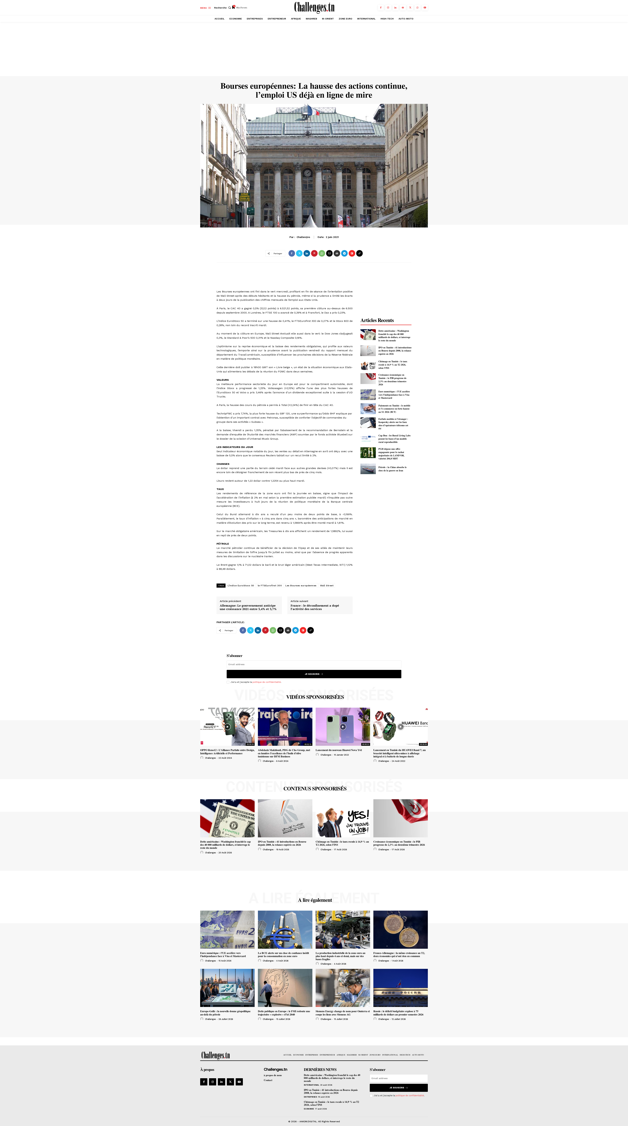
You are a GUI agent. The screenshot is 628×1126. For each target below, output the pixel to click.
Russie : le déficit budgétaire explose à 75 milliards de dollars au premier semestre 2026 (398, 1012)
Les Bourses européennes (300, 585)
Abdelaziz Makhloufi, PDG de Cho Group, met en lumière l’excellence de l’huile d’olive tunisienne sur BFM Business (284, 753)
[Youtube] (425, 7)
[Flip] (352, 253)
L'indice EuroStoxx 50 (241, 585)
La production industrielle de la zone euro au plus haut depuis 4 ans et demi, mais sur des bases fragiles (340, 956)
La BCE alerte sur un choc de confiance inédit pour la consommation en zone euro (283, 954)
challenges (210, 758)
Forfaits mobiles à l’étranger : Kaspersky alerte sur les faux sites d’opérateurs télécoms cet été (393, 423)
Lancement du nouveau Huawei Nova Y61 (339, 750)
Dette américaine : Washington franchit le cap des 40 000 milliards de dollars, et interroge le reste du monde (394, 335)
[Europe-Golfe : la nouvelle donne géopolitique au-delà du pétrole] (227, 988)
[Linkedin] (395, 7)
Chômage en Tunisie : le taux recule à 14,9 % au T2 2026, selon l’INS (392, 364)
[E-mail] (329, 253)
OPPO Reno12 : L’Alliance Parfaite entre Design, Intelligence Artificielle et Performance (227, 751)
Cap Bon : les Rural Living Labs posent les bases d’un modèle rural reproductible (394, 439)
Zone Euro (314, 238)
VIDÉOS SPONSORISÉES (315, 696)
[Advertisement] (314, 51)
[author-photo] (202, 758)
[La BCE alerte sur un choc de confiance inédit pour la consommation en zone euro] (285, 930)
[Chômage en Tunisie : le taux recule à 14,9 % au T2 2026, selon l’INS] (368, 364)
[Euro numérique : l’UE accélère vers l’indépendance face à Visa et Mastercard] (368, 394)
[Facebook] (381, 7)
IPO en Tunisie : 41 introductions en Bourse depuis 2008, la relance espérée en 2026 (394, 351)
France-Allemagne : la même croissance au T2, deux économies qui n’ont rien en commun (399, 954)
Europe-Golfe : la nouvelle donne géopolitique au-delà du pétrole (225, 1012)
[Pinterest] (314, 253)
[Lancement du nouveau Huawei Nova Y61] (343, 727)
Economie (309, 1109)
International (311, 1085)
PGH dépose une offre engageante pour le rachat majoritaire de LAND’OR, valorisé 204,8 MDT (391, 453)
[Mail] (403, 7)
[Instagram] (388, 7)
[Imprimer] (337, 253)
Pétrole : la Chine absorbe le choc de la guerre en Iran (392, 468)
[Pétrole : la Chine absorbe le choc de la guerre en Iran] (368, 468)
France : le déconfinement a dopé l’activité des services (315, 607)
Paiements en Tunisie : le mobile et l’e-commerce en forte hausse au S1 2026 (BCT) (394, 409)
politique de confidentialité (267, 682)
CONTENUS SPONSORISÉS (315, 788)
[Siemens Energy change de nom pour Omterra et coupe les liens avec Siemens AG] (343, 988)
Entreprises (310, 1097)
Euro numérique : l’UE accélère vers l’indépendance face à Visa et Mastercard (394, 395)
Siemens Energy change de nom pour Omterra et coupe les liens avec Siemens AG (343, 1012)
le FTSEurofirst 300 (270, 585)
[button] (223, 7)
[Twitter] (410, 7)
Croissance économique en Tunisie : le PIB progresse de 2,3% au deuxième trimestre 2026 (392, 379)
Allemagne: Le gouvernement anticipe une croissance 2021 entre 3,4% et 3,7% (248, 607)
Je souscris (312, 674)
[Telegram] (344, 253)
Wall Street (327, 585)
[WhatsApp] (417, 7)
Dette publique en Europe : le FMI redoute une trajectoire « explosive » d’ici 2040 (284, 1012)
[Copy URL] (359, 253)
